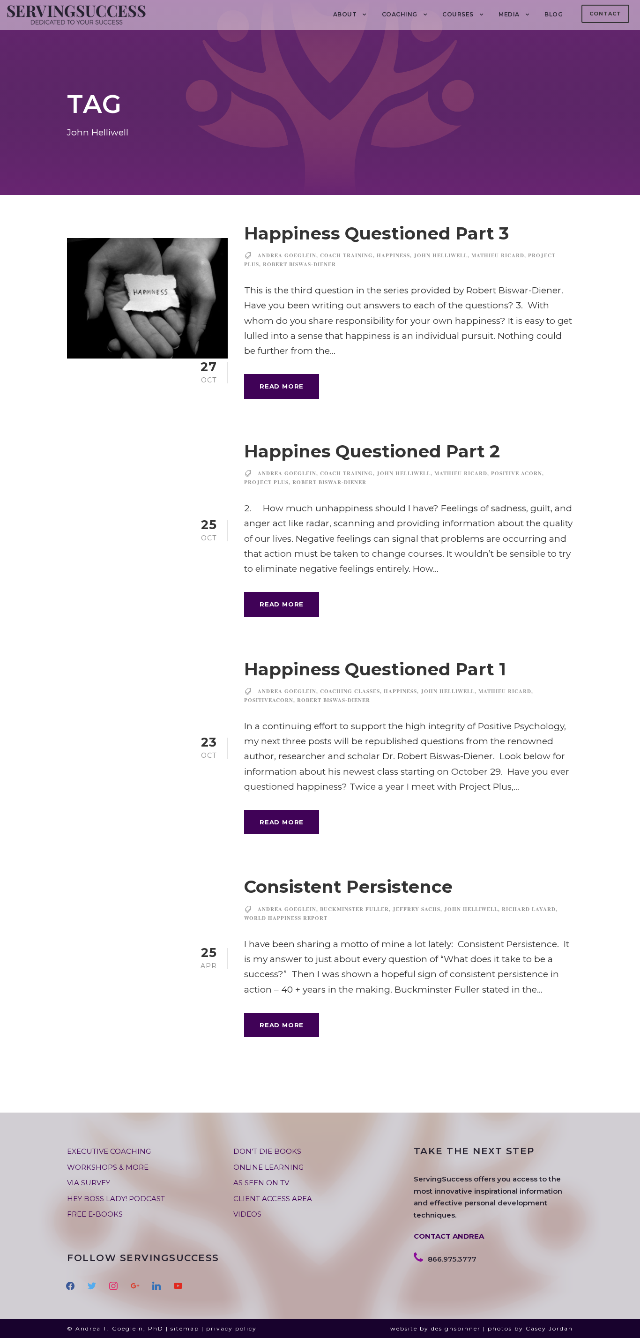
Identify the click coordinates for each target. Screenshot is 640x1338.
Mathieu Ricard (497, 255)
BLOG (553, 14)
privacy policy (231, 1328)
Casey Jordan (549, 1328)
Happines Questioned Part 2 (372, 451)
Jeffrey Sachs (416, 909)
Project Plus (266, 482)
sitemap (185, 1328)
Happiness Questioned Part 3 (376, 233)
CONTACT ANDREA (449, 1236)
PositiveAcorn (268, 700)
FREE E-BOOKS (95, 1214)
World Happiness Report (285, 918)
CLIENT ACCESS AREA (272, 1198)
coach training (346, 255)
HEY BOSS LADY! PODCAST (116, 1198)
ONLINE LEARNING (268, 1167)
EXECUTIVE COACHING (109, 1151)
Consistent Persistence (348, 886)
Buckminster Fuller (354, 909)
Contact (605, 13)
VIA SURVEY (88, 1182)
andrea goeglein (287, 255)
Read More (282, 386)
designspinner (456, 1328)
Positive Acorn (516, 473)
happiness (393, 255)
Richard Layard (529, 909)
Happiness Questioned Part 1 (375, 669)
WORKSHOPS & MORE (108, 1167)
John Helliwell (441, 255)
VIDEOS (247, 1214)
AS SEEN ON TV (261, 1182)
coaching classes (350, 691)
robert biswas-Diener (299, 264)
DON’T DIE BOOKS (267, 1151)
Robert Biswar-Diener (329, 482)
